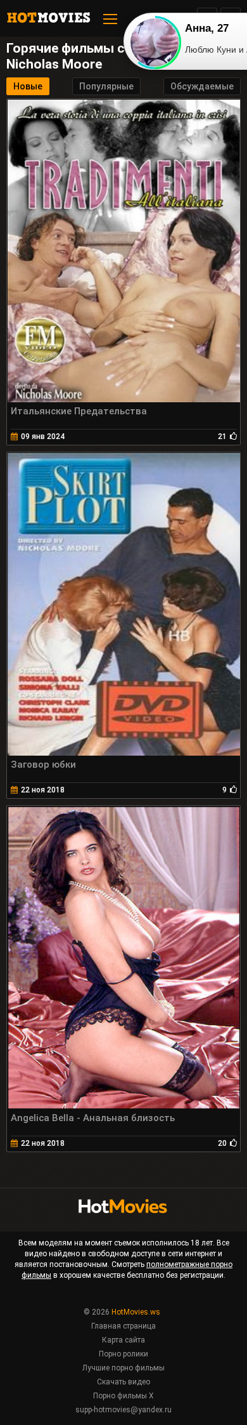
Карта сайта (123, 1340)
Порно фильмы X (123, 1395)
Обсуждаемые (202, 86)
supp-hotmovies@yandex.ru (123, 1409)
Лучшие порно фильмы (123, 1367)
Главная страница (123, 1326)
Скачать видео (123, 1381)
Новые (27, 86)
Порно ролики (123, 1353)
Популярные (106, 86)
